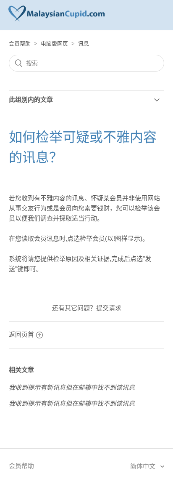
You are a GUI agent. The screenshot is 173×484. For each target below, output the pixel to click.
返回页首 (21, 334)
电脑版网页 (54, 43)
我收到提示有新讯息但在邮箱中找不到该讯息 (72, 387)
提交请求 (108, 307)
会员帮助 (20, 43)
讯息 (83, 43)
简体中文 (143, 466)
